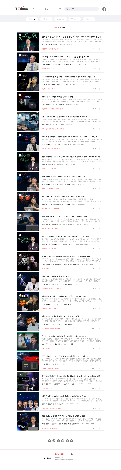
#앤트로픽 (52, 188)
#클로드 (51, 208)
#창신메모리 (45, 109)
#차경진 (48, 268)
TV (59, 9)
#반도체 (44, 148)
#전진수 (48, 348)
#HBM (44, 69)
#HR (56, 228)
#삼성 (48, 89)
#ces (43, 388)
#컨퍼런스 (58, 408)
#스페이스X (45, 188)
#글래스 (44, 89)
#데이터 (62, 129)
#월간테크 (44, 49)
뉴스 (46, 9)
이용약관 (70, 454)
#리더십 (44, 228)
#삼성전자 (52, 109)
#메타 (53, 89)
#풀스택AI (56, 49)
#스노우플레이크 (46, 129)
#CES (43, 268)
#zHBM (53, 69)
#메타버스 (58, 288)
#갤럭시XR (45, 288)
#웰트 (43, 348)
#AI (55, 168)
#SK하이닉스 (59, 109)
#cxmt (57, 368)
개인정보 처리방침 (59, 454)
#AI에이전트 (45, 408)
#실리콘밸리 (50, 228)
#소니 (51, 388)
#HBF (48, 69)
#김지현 (51, 49)
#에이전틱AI (55, 129)
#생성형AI (52, 408)
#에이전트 (44, 208)
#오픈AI (58, 188)
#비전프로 (51, 288)
